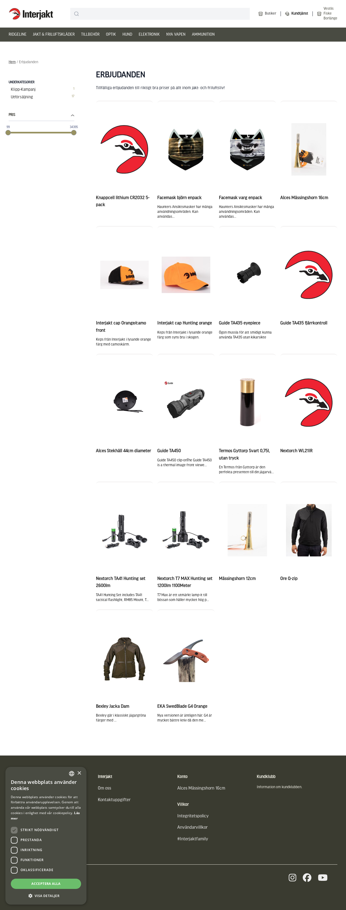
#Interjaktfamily (192, 839)
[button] (46, 895)
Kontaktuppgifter (114, 800)
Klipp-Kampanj (23, 90)
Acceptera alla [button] (46, 883)
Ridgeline (17, 34)
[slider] (8, 132)
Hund (127, 34)
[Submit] (76, 14)
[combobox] (160, 14)
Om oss (104, 788)
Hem (12, 62)
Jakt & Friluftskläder (54, 34)
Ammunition (203, 34)
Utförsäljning (22, 97)
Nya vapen (175, 34)
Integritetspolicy (193, 816)
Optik (111, 34)
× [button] (79, 773)
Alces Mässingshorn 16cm (201, 788)
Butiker (270, 14)
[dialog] (45, 836)
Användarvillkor (192, 827)
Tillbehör (90, 34)
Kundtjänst (299, 14)
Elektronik (149, 34)
